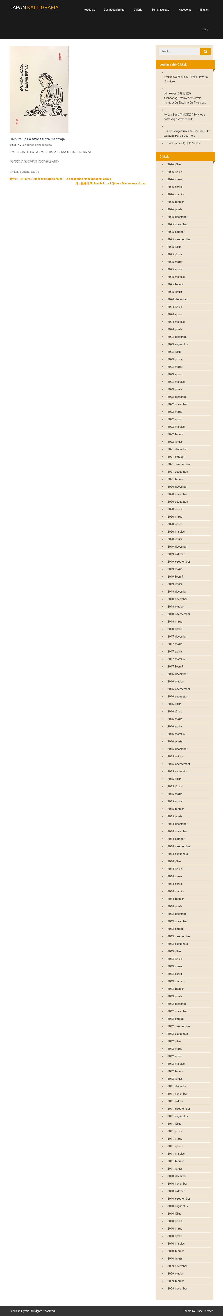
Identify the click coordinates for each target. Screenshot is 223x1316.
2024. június (175, 306)
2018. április (175, 629)
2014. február (176, 899)
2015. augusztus (178, 771)
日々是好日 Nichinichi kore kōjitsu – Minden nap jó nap (110, 183)
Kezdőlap (89, 9)
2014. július (174, 861)
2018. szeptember (179, 614)
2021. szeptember (179, 464)
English (204, 9)
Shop (206, 29)
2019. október (176, 554)
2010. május (175, 1228)
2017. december (177, 636)
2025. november (177, 224)
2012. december (177, 1003)
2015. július (174, 779)
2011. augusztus (178, 1116)
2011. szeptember (179, 1108)
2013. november (177, 921)
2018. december (177, 591)
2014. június (175, 869)
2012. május (175, 1048)
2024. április (175, 314)
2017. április (175, 651)
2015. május (175, 794)
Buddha (24, 171)
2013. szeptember (179, 936)
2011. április (175, 1146)
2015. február (176, 809)
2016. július (174, 704)
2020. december (177, 486)
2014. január (175, 906)
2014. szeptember (179, 846)
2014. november (177, 831)
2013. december (177, 914)
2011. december (177, 1086)
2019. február (176, 576)
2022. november (177, 404)
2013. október (176, 928)
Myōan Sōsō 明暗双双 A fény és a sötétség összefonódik (184, 117)
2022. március (176, 426)
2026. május (175, 179)
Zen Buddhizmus (114, 9)
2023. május (175, 366)
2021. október (176, 456)
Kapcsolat (185, 9)
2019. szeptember (179, 561)
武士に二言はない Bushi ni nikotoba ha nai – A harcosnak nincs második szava (60, 179)
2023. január (175, 389)
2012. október (176, 1018)
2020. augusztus (178, 501)
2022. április (175, 419)
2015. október (176, 756)
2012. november (177, 1011)
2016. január (175, 741)
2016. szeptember (179, 689)
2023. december (177, 336)
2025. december (177, 217)
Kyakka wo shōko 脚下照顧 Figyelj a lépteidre (186, 79)
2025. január (175, 291)
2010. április (175, 1236)
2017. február (176, 666)
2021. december (177, 449)
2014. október (176, 839)
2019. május (175, 569)
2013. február (176, 988)
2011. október (176, 1101)
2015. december (177, 749)
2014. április (175, 884)
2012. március (176, 1063)
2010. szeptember (179, 1198)
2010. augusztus (178, 1206)
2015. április (175, 801)
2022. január (175, 441)
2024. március (176, 321)
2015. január (175, 816)
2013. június (175, 958)
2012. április (175, 1056)
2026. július (174, 164)
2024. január (175, 329)
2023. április (175, 374)
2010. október (176, 1191)
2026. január (175, 209)
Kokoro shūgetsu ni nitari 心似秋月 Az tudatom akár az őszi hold (187, 133)
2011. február (176, 1161)
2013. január (175, 996)
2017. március (176, 659)
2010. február (176, 1251)
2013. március (176, 981)
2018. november (177, 599)
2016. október (176, 681)
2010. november (177, 1183)
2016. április (175, 726)
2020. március (176, 531)
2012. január (175, 1078)
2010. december (177, 1176)
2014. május (175, 876)
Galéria (138, 9)
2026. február (176, 202)
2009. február (176, 1281)
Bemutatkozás (160, 9)
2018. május (175, 621)
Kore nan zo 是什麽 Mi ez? (184, 143)
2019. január (175, 584)
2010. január (175, 1258)
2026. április (175, 187)
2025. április (175, 269)
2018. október (176, 606)
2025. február (176, 284)
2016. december (177, 674)
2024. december (177, 299)
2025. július (174, 247)
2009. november (177, 1266)
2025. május (175, 262)
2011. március (176, 1153)
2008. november (177, 1288)
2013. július (174, 951)
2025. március (176, 277)
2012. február (176, 1071)
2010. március (176, 1243)
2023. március (176, 381)
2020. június (175, 509)
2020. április (175, 524)
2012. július (174, 1041)
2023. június (175, 359)
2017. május (175, 644)
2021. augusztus (178, 471)
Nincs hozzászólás (39, 145)
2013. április (175, 973)
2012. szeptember (179, 1026)
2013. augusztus (178, 943)
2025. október (176, 232)
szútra (35, 171)
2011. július (174, 1123)
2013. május (175, 966)
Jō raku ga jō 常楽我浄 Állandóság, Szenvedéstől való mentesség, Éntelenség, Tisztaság (185, 98)
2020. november (177, 494)
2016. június (175, 711)
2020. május (175, 516)
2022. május (175, 411)
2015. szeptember (179, 764)
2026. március (176, 194)
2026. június (175, 172)
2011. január (175, 1168)
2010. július (174, 1213)
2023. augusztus (178, 344)
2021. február (176, 479)
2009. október (176, 1273)
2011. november (177, 1093)
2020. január (175, 539)
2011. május (175, 1138)
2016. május (175, 719)
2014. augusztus (178, 854)
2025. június (175, 254)
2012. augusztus (178, 1033)
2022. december (177, 396)
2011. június (175, 1131)
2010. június (175, 1221)
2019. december (177, 546)
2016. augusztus (178, 696)
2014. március (176, 891)
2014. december (177, 824)
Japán (34, 7)
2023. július (174, 351)
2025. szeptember (179, 239)
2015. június (175, 786)
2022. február (176, 434)
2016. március (176, 734)
